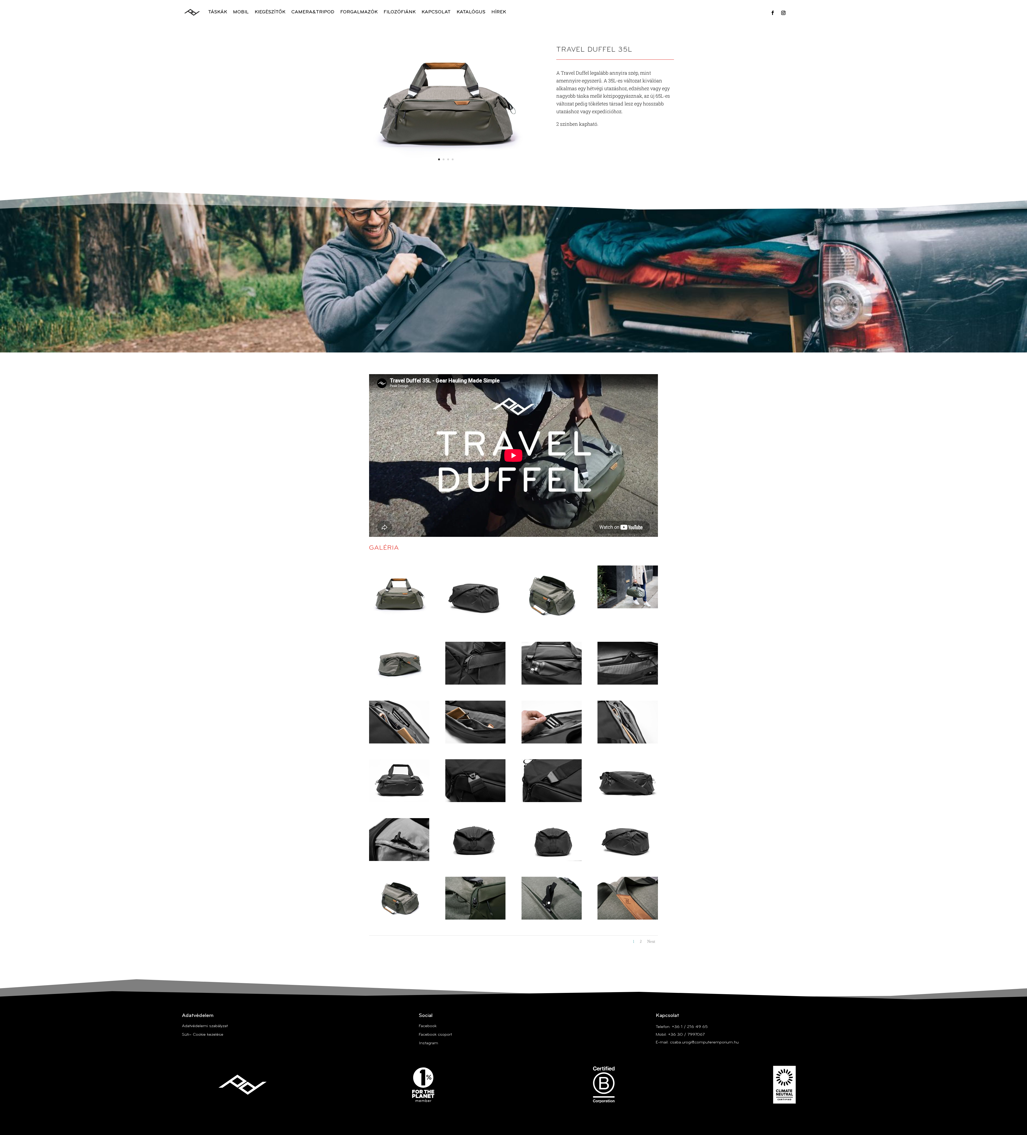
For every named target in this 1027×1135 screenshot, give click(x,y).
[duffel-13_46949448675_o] (552, 683)
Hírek (498, 12)
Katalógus (471, 12)
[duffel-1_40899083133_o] (627, 801)
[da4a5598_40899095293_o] (627, 859)
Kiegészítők (270, 12)
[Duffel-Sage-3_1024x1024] (552, 624)
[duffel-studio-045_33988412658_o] (399, 683)
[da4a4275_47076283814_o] (446, 168)
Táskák (217, 12)
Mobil (241, 12)
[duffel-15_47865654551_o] (475, 683)
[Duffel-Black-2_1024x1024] (475, 624)
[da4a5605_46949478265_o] (399, 859)
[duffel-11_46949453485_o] (399, 742)
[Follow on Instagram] (783, 13)
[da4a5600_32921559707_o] (552, 859)
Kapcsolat (436, 12)
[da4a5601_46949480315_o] (475, 859)
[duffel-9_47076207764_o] (552, 742)
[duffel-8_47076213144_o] (627, 742)
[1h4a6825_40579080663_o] (627, 607)
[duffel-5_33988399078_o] (552, 801)
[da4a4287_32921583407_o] (552, 918)
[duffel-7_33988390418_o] (399, 801)
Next (651, 941)
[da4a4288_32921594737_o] (475, 918)
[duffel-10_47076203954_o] (475, 742)
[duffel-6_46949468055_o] (475, 801)
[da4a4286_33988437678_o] (627, 918)
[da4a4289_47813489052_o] (399, 918)
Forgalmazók (359, 12)
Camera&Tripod (312, 12)
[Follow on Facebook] (772, 13)
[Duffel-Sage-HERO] (399, 624)
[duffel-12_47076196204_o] (627, 683)
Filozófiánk (400, 12)
